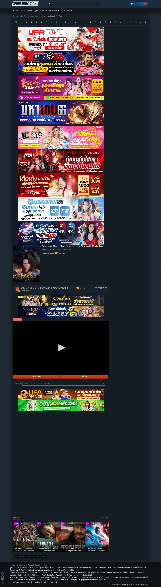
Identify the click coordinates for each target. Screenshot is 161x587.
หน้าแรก (16, 10)
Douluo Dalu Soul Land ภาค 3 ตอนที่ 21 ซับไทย (44, 288)
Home (15, 16)
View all (106, 517)
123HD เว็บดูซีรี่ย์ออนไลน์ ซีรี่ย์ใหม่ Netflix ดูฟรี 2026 (29, 3)
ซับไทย (60, 249)
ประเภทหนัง (66, 10)
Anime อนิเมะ (52, 249)
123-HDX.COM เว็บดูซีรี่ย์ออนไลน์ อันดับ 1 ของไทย (30, 565)
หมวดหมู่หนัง (26, 10)
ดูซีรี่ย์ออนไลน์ (40, 10)
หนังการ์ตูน (53, 10)
